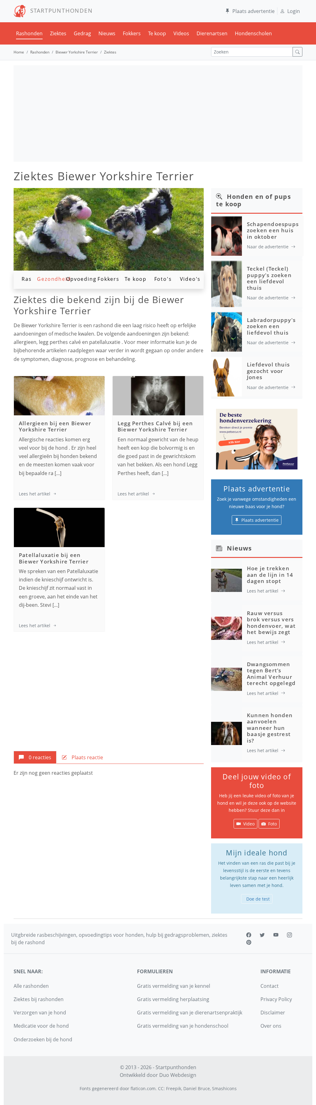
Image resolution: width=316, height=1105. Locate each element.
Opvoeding (81, 279)
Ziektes (58, 33)
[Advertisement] (158, 113)
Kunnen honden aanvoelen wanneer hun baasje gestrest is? (270, 728)
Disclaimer (272, 1012)
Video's (190, 279)
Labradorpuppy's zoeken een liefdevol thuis (271, 326)
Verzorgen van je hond (40, 1012)
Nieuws (106, 33)
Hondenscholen (253, 33)
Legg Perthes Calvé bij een (155, 426)
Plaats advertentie (253, 11)
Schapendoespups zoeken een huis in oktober (273, 230)
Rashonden (29, 33)
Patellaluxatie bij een (54, 558)
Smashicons (224, 1088)
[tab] (35, 757)
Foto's (163, 279)
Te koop (157, 33)
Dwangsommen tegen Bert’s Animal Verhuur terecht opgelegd (271, 674)
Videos (181, 33)
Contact (269, 986)
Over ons (270, 1025)
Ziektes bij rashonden (39, 999)
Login (293, 11)
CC (161, 1088)
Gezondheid (54, 279)
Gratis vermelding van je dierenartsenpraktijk (189, 1012)
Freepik (173, 1088)
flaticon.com (143, 1088)
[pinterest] (248, 942)
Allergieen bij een (55, 426)
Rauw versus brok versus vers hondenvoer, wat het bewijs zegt (271, 623)
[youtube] (275, 935)
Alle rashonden (31, 986)
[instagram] (289, 935)
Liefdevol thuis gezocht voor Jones (268, 371)
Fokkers (132, 33)
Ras (26, 279)
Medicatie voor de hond (41, 1025)
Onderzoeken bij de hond (43, 1039)
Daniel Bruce (196, 1088)
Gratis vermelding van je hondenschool (182, 1025)
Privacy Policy (276, 999)
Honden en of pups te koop (253, 200)
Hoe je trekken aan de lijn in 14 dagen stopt (270, 575)
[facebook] (248, 935)
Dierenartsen (212, 33)
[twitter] (262, 935)
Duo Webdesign (177, 1075)
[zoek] (297, 52)
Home (19, 52)
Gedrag (82, 33)
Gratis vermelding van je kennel (173, 986)
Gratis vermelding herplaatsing (173, 999)
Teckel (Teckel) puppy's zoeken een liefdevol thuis (269, 278)
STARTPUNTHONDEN (59, 10)
